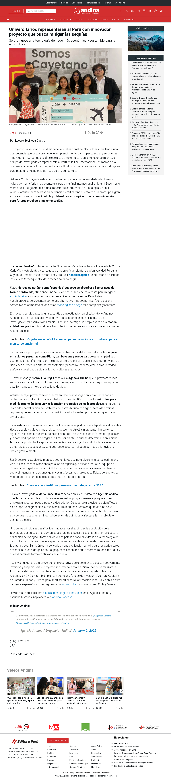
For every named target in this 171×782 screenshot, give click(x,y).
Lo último (50, 19)
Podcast (116, 19)
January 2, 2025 (84, 631)
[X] (126, 11)
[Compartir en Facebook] (27, 708)
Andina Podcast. (62, 597)
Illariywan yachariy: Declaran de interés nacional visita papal (77, 701)
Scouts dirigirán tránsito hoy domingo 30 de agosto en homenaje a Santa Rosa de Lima (146, 101)
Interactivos (96, 757)
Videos (105, 19)
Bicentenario (51, 3)
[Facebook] (121, 11)
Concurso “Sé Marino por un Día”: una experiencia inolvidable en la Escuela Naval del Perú (146, 136)
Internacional (53, 767)
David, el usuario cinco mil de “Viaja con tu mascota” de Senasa (109, 701)
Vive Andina (120, 3)
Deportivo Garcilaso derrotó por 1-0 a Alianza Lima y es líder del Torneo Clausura (146, 125)
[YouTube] (138, 11)
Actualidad (65, 19)
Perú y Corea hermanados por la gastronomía (134, 763)
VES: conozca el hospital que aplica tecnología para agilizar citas (20, 701)
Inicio (49, 746)
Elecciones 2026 (121, 743)
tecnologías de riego (69, 305)
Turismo (107, 3)
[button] (8, 691)
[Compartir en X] (30, 708)
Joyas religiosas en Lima (125, 750)
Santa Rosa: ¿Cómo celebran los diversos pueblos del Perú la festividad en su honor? (146, 65)
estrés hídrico (18, 296)
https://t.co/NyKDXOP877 (28, 623)
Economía (51, 757)
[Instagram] (144, 11)
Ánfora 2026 (75, 750)
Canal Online (92, 19)
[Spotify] (155, 11)
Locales (50, 760)
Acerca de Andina (82, 773)
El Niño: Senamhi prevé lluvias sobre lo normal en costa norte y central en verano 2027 (146, 157)
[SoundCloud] (150, 11)
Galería (79, 19)
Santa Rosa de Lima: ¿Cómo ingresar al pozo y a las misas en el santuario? (146, 76)
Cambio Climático (77, 767)
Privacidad (106, 773)
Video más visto (145, 28)
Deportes (73, 753)
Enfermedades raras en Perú (126, 746)
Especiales (77, 3)
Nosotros (95, 767)
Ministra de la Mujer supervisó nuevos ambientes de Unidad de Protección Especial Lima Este (146, 168)
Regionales (52, 763)
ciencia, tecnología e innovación (63, 592)
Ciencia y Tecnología (78, 763)
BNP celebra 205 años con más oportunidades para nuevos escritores (50, 701)
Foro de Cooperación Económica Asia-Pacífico (135, 753)
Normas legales (93, 3)
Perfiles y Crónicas (77, 760)
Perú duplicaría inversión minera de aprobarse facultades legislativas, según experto (146, 147)
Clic (71, 757)
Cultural (72, 746)
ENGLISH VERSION (58, 741)
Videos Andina (20, 670)
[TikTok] (161, 11)
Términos (96, 773)
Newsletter (129, 19)
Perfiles (64, 3)
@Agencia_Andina (102, 615)
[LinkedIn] (132, 11)
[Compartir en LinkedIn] (33, 708)
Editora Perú (67, 773)
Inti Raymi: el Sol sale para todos (128, 766)
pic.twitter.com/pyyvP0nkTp (55, 623)
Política (50, 753)
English (16, 11)
